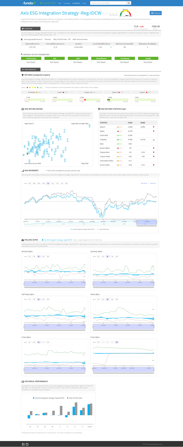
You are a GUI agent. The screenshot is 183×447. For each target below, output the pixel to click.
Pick (59, 3)
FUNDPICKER (48, 3)
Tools (84, 3)
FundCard (76, 3)
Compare (66, 3)
